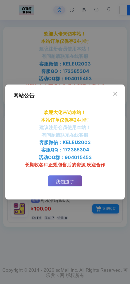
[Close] (115, 94)
